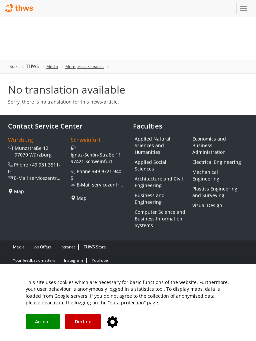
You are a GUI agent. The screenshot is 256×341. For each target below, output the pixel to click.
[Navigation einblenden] (243, 8)
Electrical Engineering (216, 162)
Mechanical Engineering (205, 175)
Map (19, 191)
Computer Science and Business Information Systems (160, 218)
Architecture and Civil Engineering (159, 181)
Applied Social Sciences (150, 165)
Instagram (73, 260)
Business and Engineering (150, 198)
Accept (42, 321)
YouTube (100, 260)
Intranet (67, 247)
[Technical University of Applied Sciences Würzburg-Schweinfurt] (19, 8)
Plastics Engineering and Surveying (214, 191)
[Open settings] (112, 322)
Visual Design (207, 205)
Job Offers (42, 247)
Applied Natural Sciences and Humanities (152, 145)
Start (14, 66)
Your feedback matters (34, 260)
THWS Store (95, 247)
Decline (83, 321)
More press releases (84, 66)
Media (52, 66)
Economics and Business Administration (209, 145)
